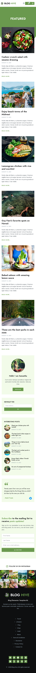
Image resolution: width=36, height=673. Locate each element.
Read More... (6, 76)
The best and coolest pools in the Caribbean (21, 451)
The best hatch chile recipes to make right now (21, 434)
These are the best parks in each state (18, 331)
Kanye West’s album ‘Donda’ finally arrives (20, 459)
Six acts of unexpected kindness (21, 467)
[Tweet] (30, 498)
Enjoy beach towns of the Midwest (14, 113)
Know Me (18, 389)
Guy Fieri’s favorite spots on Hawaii (16, 222)
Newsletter (9, 402)
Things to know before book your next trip (20, 443)
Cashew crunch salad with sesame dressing (15, 58)
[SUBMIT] (18, 409)
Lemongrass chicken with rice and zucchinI (16, 167)
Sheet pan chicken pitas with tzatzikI (20, 426)
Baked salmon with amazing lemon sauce (15, 277)
